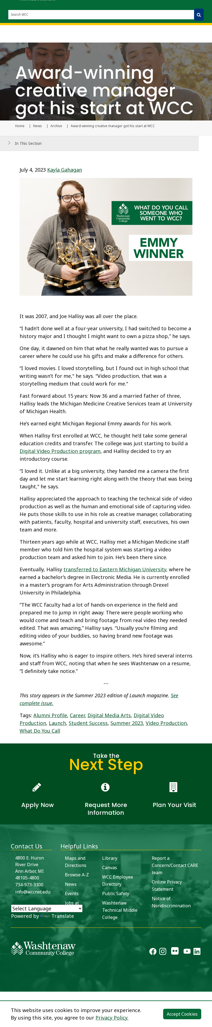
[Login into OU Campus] (3, 986)
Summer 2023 (126, 723)
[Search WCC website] (199, 15)
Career (77, 715)
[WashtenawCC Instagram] (162, 952)
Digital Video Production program (60, 451)
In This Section (28, 143)
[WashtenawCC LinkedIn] (197, 952)
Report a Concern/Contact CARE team (175, 865)
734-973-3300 (29, 885)
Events (72, 893)
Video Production (166, 723)
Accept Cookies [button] (182, 1014)
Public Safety (115, 893)
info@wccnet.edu (32, 892)
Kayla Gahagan (64, 169)
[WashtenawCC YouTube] (187, 952)
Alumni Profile (50, 715)
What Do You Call (40, 730)
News (37, 126)
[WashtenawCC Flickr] (175, 952)
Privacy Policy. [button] (112, 1017)
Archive (56, 126)
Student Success (88, 723)
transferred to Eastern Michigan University (114, 569)
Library (109, 858)
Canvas (109, 867)
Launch (57, 723)
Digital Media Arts (109, 715)
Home (20, 126)
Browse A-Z (77, 875)
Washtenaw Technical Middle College (119, 910)
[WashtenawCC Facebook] (153, 952)
